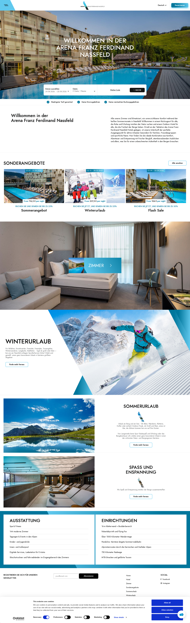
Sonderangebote (132, 587)
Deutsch (161, 5)
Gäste (75, 89)
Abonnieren (88, 576)
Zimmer (128, 583)
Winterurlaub (131, 595)
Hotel (128, 579)
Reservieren (180, 5)
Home (128, 576)
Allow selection (167, 610)
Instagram (166, 583)
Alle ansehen (177, 163)
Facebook (166, 579)
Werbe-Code (115, 90)
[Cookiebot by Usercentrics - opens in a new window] (18, 618)
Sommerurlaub (131, 591)
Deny (167, 617)
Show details (119, 617)
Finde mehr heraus (16, 364)
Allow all (167, 603)
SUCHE (138, 90)
